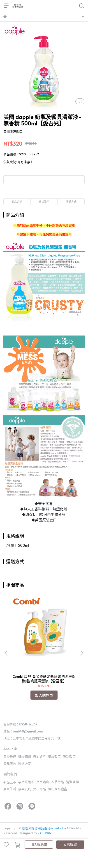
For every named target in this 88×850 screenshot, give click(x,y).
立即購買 (70, 844)
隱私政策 (69, 756)
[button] (82, 653)
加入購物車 (38, 844)
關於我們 (9, 756)
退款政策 (54, 756)
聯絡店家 (24, 764)
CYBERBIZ (45, 833)
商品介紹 (17, 201)
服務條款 (9, 764)
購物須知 (24, 756)
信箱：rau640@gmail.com (23, 731)
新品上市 (9, 782)
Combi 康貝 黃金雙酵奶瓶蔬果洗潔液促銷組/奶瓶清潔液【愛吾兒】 (44, 678)
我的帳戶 (39, 756)
